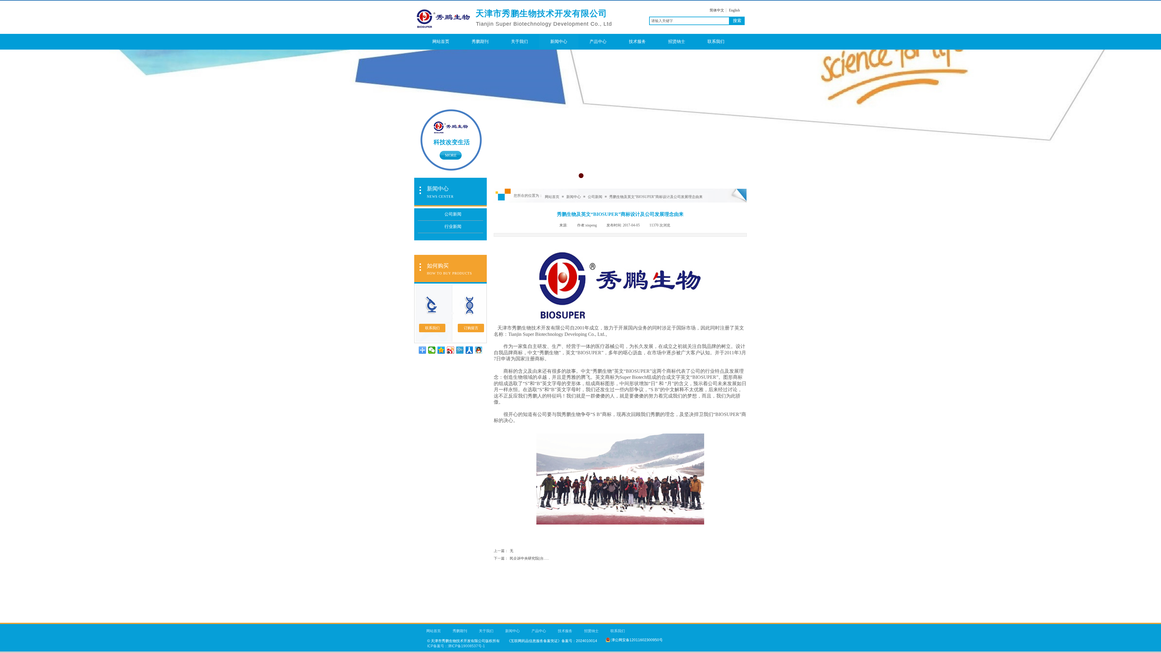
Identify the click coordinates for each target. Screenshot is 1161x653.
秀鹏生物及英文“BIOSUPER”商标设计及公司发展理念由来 (656, 197)
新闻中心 (558, 41)
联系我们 (715, 41)
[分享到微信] (432, 350)
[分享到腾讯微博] (460, 350)
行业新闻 (452, 226)
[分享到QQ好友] (479, 350)
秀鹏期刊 (480, 41)
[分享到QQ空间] (441, 350)
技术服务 (637, 41)
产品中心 (598, 41)
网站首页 (440, 41)
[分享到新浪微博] (450, 350)
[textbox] (689, 21)
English (734, 10)
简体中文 (717, 10)
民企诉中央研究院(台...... (521, 558)
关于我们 (519, 41)
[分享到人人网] (469, 350)
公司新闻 (595, 197)
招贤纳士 (676, 41)
